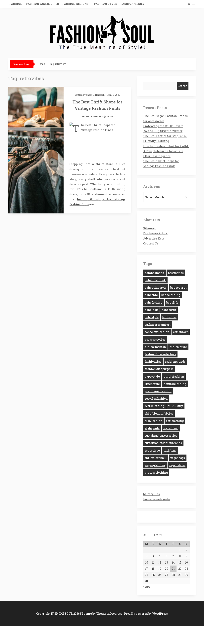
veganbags (177, 458)
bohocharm (178, 287)
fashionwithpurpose (159, 369)
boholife (172, 302)
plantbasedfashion (158, 391)
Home (41, 63)
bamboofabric (154, 273)
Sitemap (149, 228)
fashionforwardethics (160, 354)
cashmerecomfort (158, 324)
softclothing (175, 421)
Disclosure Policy (155, 233)
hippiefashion (174, 376)
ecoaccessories (155, 339)
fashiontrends (175, 361)
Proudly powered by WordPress (146, 613)
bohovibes (169, 317)
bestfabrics (176, 273)
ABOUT (85, 116)
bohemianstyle (156, 287)
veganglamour (155, 465)
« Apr (146, 586)
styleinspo (170, 428)
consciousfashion (157, 332)
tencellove (152, 450)
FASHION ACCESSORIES (42, 4)
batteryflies (151, 494)
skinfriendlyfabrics (159, 413)
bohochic (151, 295)
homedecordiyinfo (156, 499)
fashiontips (153, 361)
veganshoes (177, 465)
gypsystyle (152, 376)
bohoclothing (170, 295)
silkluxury (175, 406)
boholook (151, 310)
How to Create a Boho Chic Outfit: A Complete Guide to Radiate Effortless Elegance (166, 151)
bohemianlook (155, 280)
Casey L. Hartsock (95, 94)
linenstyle (152, 384)
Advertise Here (154, 238)
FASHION (16, 4)
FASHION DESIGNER (76, 4)
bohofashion (154, 302)
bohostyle (152, 317)
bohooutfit (169, 310)
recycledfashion (156, 398)
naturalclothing (175, 384)
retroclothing (154, 406)
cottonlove (180, 332)
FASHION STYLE (105, 4)
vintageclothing (156, 472)
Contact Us (150, 243)
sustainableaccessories (161, 435)
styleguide (152, 428)
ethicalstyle (178, 347)
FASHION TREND (132, 4)
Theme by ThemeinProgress (101, 613)
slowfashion (153, 421)
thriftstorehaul (156, 458)
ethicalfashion (155, 347)
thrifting (170, 450)
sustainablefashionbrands (163, 443)
